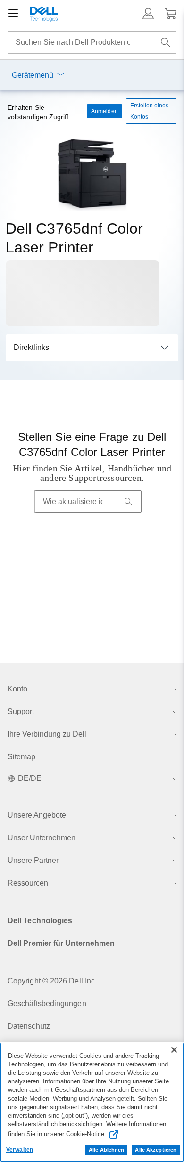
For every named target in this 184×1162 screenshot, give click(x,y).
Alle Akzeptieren (155, 1150)
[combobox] (92, 42)
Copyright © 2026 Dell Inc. (52, 981)
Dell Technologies (40, 921)
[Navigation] (13, 13)
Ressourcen (28, 883)
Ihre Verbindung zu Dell (47, 734)
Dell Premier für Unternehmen (61, 943)
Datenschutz (29, 1026)
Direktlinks (31, 347)
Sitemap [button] (22, 757)
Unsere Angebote (37, 815)
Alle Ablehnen (106, 1150)
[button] (148, 13)
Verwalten (19, 1149)
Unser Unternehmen (41, 838)
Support (21, 711)
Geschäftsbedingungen (47, 1003)
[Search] (128, 501)
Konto (17, 689)
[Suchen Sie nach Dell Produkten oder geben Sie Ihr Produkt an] (165, 42)
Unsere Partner (33, 860)
